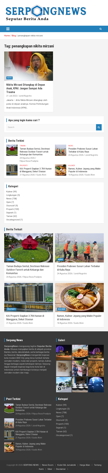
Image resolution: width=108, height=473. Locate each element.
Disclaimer (61, 469)
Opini (8, 202)
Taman (22, 146)
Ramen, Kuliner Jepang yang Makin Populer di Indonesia (84, 170)
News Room (47, 465)
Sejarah (9, 212)
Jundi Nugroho (25, 96)
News (9, 78)
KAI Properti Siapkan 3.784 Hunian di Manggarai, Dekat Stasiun (36, 170)
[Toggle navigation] (8, 29)
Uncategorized (13, 219)
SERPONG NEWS (31, 465)
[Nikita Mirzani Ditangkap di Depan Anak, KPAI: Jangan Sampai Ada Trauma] (28, 66)
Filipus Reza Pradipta (29, 161)
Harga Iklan (85, 465)
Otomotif (10, 205)
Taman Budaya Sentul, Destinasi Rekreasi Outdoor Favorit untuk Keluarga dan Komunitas (35, 151)
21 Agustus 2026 (27, 175)
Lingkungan (11, 195)
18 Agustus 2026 (75, 175)
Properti (24, 166)
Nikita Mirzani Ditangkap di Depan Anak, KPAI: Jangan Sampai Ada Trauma (25, 88)
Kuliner (71, 166)
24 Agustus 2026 (27, 158)
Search (99, 127)
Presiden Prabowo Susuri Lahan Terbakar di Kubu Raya (83, 150)
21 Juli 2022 (11, 96)
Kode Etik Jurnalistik (66, 465)
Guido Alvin (41, 175)
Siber (50, 469)
